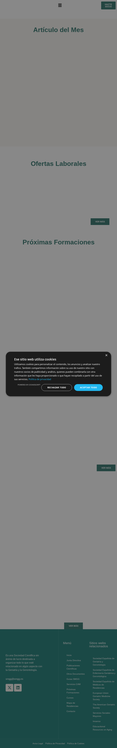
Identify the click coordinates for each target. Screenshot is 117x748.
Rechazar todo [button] (56, 387)
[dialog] (58, 374)
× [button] (106, 355)
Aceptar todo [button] (88, 387)
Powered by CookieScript (29, 385)
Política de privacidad (40, 379)
